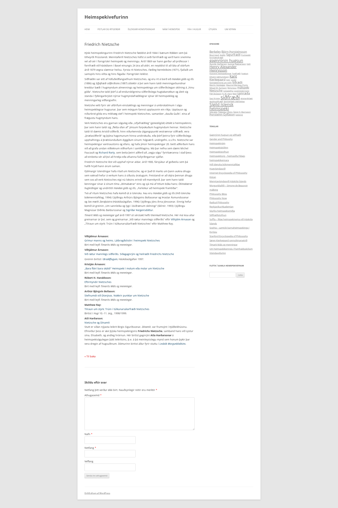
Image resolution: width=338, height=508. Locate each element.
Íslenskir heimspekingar (141, 29)
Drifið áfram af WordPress (97, 493)
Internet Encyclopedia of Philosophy (228, 172)
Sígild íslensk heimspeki (221, 106)
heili (249, 64)
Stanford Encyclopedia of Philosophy (228, 236)
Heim (87, 29)
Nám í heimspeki (171, 29)
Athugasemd (93, 395)
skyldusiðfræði (216, 101)
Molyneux (232, 88)
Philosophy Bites (218, 194)
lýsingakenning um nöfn (220, 82)
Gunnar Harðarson (218, 64)
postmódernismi (241, 91)
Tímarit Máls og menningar (223, 244)
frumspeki (246, 55)
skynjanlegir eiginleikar (234, 101)
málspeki (243, 88)
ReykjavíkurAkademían (221, 206)
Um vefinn (230, 29)
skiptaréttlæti (246, 98)
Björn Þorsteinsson (234, 52)
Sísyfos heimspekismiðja (222, 210)
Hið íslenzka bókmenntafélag (224, 164)
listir (228, 80)
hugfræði (236, 73)
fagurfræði (233, 55)
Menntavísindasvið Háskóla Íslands (227, 181)
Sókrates (213, 112)
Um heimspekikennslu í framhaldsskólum (231, 248)
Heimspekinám (217, 143)
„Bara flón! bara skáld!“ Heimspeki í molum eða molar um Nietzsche (124, 268)
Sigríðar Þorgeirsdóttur (139, 210)
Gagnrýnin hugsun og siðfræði (225, 134)
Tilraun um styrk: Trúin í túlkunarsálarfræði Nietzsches (116, 309)
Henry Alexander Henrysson (223, 68)
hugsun (244, 73)
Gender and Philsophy (221, 139)
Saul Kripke (214, 98)
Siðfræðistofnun (217, 215)
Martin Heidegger (217, 85)
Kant (233, 76)
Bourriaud (214, 55)
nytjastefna (228, 91)
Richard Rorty (107, 152)
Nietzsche (216, 90)
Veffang (88, 461)
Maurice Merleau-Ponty (237, 85)
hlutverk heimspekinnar (220, 73)
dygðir (223, 55)
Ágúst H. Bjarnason (242, 112)
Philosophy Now (218, 198)
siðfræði (230, 97)
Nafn (88, 434)
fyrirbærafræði (216, 57)
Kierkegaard (217, 79)
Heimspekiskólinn (218, 147)
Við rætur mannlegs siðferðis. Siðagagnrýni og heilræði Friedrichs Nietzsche (129, 254)
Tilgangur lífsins (225, 112)
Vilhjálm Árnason (181, 219)
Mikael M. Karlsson (218, 88)
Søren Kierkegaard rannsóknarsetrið (228, 240)
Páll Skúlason (215, 93)
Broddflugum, (110, 259)
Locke (233, 80)
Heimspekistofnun (219, 151)
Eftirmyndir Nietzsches (97, 282)
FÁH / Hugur (194, 29)
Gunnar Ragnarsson (237, 64)
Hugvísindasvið (217, 168)
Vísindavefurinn (217, 253)
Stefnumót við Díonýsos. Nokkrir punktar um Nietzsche (116, 295)
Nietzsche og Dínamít (97, 322)
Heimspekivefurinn (106, 17)
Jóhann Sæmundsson (219, 77)
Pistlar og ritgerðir (109, 29)
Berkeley (215, 52)
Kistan (212, 177)
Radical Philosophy (219, 202)
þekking (239, 115)
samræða (243, 93)
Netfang (90, 447)
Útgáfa (213, 29)
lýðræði (237, 82)
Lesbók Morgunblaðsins (172, 343)
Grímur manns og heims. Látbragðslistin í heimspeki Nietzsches (122, 240)
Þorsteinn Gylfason (222, 114)
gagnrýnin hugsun (226, 60)
